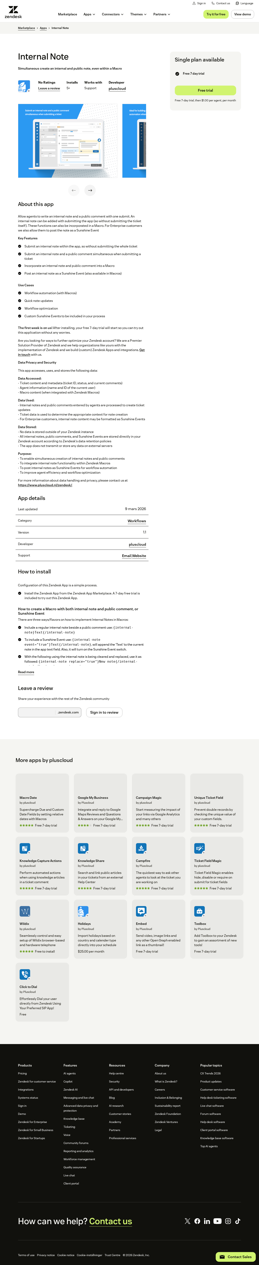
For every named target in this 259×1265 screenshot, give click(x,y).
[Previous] (74, 190)
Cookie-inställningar (89, 1255)
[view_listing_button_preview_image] (67, 141)
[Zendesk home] (15, 12)
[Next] (90, 190)
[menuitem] (244, 3)
